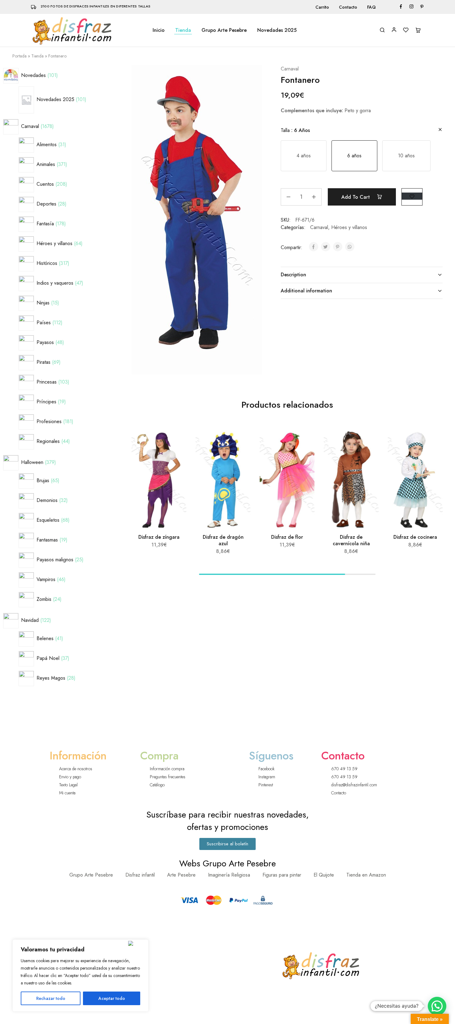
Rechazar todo (50, 998)
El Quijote (324, 874)
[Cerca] (137, 943)
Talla (295, 130)
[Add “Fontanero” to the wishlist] (412, 196)
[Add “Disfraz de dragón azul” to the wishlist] (240, 441)
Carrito (322, 7)
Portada (19, 56)
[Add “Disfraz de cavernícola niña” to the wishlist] (368, 441)
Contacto (348, 7)
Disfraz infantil (140, 874)
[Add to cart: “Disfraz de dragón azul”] (239, 457)
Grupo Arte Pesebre (224, 30)
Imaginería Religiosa (229, 874)
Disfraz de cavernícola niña (351, 540)
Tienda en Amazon (366, 874)
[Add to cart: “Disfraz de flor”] (303, 457)
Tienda (183, 30)
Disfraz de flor (287, 537)
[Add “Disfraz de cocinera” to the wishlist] (432, 441)
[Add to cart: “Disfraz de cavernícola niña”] (367, 457)
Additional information (306, 290)
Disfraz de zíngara (159, 537)
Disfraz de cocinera (415, 537)
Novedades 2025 (277, 30)
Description (293, 274)
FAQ (371, 7)
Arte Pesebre (181, 874)
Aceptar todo (111, 998)
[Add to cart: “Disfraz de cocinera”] (431, 457)
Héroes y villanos (349, 227)
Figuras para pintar (281, 874)
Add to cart (356, 197)
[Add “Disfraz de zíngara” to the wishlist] (176, 441)
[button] (304, 155)
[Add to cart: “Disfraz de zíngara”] (175, 457)
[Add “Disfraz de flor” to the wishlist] (304, 441)
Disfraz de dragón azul (223, 540)
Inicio (159, 30)
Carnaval (290, 68)
